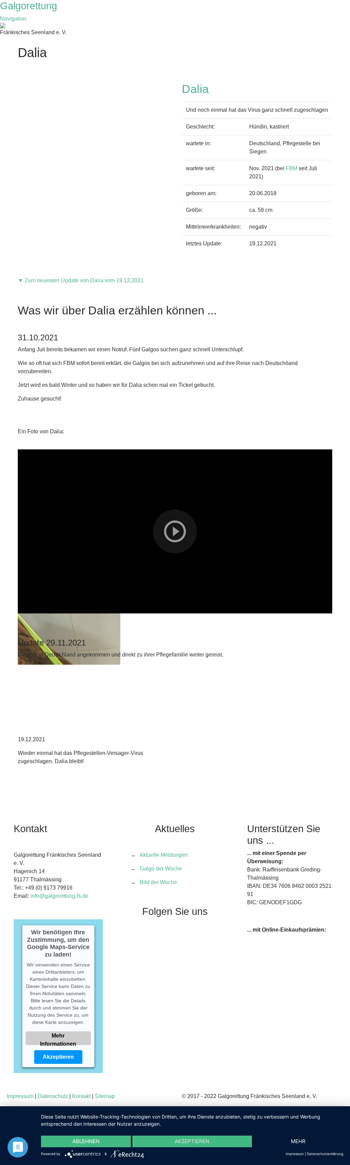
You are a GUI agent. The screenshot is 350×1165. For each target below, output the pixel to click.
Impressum (20, 1096)
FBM (291, 168)
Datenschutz (53, 1096)
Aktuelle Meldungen (163, 855)
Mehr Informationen (58, 1038)
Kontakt (81, 1096)
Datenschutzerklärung (325, 1154)
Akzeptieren (58, 1056)
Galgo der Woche (161, 868)
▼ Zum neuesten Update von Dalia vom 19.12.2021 (81, 280)
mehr (298, 1141)
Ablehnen (85, 1141)
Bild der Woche (158, 882)
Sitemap (105, 1096)
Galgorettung (30, 5)
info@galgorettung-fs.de (59, 896)
